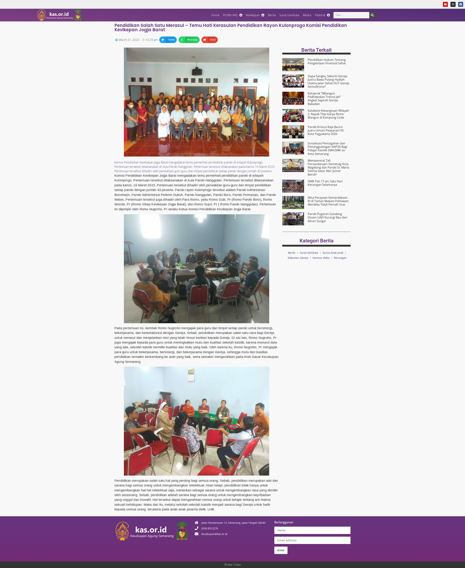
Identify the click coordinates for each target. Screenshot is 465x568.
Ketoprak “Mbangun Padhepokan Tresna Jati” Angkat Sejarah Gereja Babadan (324, 98)
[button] (168, 39)
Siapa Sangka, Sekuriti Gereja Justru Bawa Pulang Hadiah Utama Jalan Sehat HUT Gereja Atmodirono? (328, 81)
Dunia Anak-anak (333, 252)
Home (215, 15)
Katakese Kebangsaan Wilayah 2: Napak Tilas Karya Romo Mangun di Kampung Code (328, 114)
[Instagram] (453, 4)
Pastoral (320, 15)
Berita (272, 15)
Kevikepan (253, 15)
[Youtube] (445, 4)
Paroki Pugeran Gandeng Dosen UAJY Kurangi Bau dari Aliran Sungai (327, 217)
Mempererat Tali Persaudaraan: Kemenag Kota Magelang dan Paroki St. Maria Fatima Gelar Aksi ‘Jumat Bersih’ (328, 168)
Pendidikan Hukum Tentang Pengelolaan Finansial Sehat (327, 61)
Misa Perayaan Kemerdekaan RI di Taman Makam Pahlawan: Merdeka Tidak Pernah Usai (328, 201)
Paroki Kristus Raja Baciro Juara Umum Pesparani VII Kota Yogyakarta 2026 (325, 130)
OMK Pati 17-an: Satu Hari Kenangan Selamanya (325, 183)
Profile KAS (230, 15)
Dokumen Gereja (298, 257)
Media (307, 15)
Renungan (340, 257)
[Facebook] (460, 4)
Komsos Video (321, 257)
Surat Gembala (289, 15)
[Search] (372, 15)
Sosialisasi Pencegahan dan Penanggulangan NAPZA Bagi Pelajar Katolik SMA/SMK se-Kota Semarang (327, 148)
